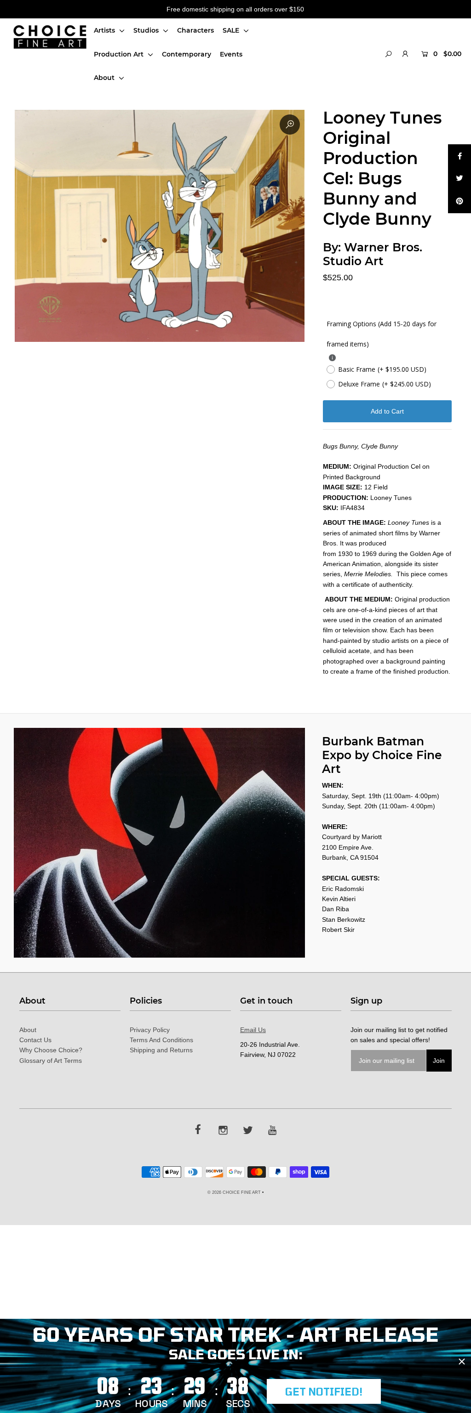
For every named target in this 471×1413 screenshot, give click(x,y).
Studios (147, 30)
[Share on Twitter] (459, 178)
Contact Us (35, 1040)
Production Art (119, 54)
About (105, 78)
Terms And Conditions (161, 1040)
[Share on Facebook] (459, 155)
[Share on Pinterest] (459, 201)
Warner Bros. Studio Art (372, 254)
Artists (105, 30)
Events (231, 54)
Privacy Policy (150, 1029)
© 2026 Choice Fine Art (234, 1192)
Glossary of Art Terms (50, 1060)
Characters (195, 30)
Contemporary (186, 54)
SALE (232, 30)
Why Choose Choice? (50, 1050)
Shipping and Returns (161, 1050)
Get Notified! (323, 1391)
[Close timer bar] (461, 1361)
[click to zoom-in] (290, 124)
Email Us (253, 1029)
